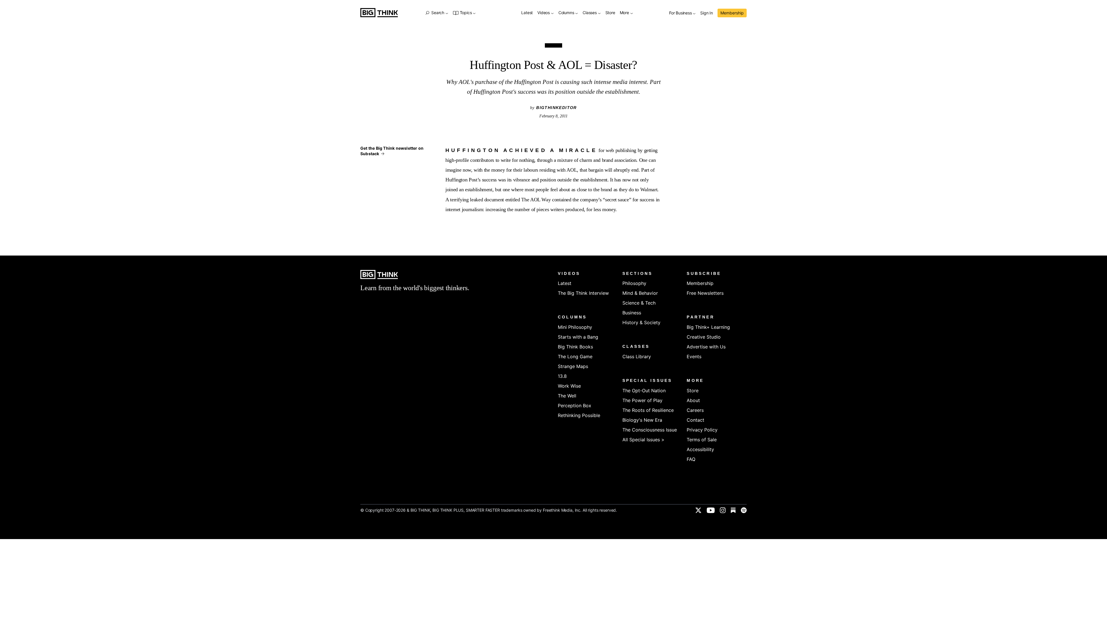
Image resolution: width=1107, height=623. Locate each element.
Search (437, 12)
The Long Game (575, 356)
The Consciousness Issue (649, 430)
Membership (732, 12)
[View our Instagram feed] (723, 510)
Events (694, 356)
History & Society (641, 322)
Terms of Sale (702, 439)
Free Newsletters (705, 293)
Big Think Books (575, 347)
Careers (695, 410)
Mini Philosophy (575, 327)
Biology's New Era (642, 420)
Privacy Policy (702, 430)
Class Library (636, 356)
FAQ (691, 459)
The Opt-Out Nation (644, 390)
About (693, 400)
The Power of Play (642, 400)
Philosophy (634, 283)
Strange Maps (573, 366)
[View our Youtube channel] (711, 510)
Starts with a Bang (578, 337)
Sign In (706, 13)
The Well (567, 396)
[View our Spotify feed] (744, 510)
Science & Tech (639, 303)
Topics (466, 13)
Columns (566, 13)
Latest (527, 13)
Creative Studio (704, 337)
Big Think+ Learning (708, 327)
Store (610, 13)
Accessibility (700, 449)
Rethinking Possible (579, 415)
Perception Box (574, 405)
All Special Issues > (643, 439)
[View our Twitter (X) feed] (698, 510)
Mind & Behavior (640, 293)
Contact (695, 420)
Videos (544, 13)
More (625, 13)
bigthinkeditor (556, 107)
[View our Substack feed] (733, 510)
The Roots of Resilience (648, 410)
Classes (590, 13)
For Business (681, 13)
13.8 (562, 376)
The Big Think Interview (583, 293)
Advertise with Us (706, 347)
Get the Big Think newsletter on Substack (391, 151)
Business (631, 313)
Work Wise (569, 386)
